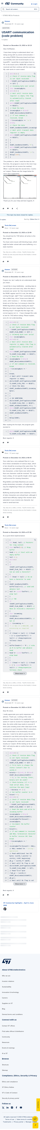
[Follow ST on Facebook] (16, 1125)
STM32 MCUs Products (11, 15)
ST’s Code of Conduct (9, 1110)
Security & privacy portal (10, 1116)
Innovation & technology (10, 1010)
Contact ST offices (8, 1043)
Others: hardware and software (10, 944)
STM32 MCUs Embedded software (11, 925)
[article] (20, 243)
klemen (7, 21)
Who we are (6, 993)
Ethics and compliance (10, 1099)
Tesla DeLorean (10, 225)
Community (6, 1054)
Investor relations (8, 999)
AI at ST (5, 1071)
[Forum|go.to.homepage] (14, 4)
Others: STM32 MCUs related (10, 962)
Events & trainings (8, 1065)
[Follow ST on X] (3, 1125)
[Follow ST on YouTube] (21, 1125)
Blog (3, 1026)
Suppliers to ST (7, 1021)
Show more (19, 673)
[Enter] (3, 9)
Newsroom (5, 1060)
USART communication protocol (12, 960)
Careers (5, 1015)
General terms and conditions (12, 1032)
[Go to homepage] (6, 981)
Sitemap (5, 1088)
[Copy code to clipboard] (34, 73)
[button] (2, 4)
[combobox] (20, 9)
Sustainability (6, 1004)
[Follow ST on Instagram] (12, 1125)
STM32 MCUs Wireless (8, 936)
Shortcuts (5, 1082)
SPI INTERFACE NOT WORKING (12, 941)
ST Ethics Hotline (8, 1105)
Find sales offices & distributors (13, 1049)
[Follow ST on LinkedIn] (7, 1125)
